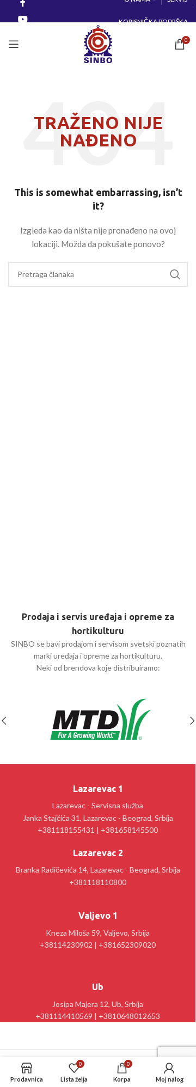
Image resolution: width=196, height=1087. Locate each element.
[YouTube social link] (22, 19)
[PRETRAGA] (175, 274)
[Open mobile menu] (13, 44)
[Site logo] (98, 43)
